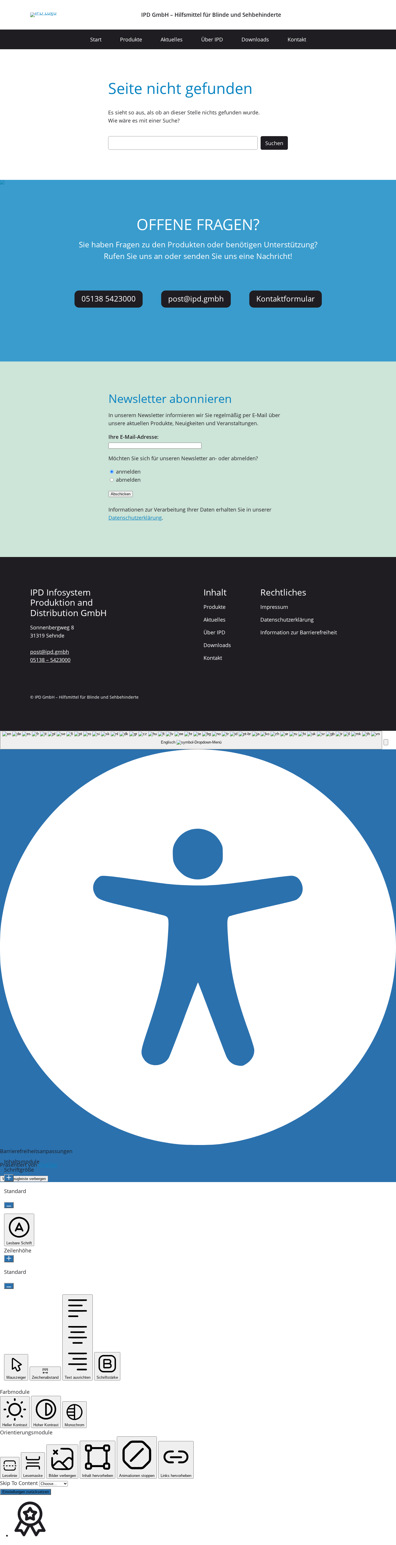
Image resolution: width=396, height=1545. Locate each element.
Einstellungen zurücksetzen (25, 1492)
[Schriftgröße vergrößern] (9, 1177)
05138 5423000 (108, 299)
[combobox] (191, 740)
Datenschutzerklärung (135, 517)
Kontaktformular (285, 299)
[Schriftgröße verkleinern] (9, 1205)
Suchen (274, 143)
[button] (386, 742)
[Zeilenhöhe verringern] (9, 1286)
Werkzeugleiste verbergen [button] (24, 1179)
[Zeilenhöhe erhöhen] (9, 1258)
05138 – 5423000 (50, 659)
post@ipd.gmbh (196, 299)
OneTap (48, 1164)
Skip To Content (19, 1483)
